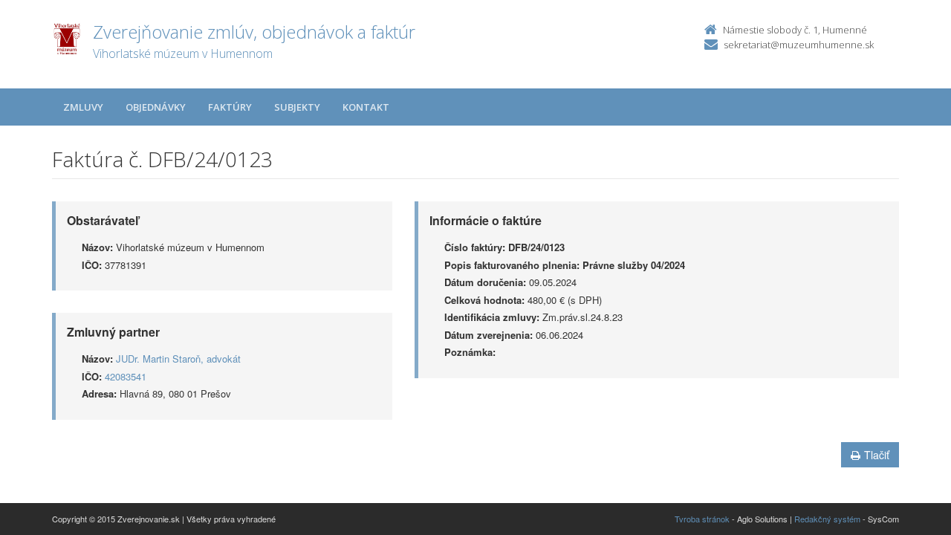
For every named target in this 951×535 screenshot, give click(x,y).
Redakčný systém (827, 519)
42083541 (125, 376)
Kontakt (366, 107)
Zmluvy (83, 107)
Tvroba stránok (702, 519)
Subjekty (297, 107)
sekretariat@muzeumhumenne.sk (799, 44)
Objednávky (156, 107)
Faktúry (230, 107)
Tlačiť (876, 454)
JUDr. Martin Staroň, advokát (178, 358)
